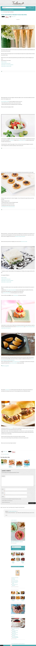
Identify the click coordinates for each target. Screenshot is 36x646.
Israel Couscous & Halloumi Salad (18, 557)
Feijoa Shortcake (18, 561)
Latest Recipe (13, 520)
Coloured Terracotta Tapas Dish (15, 585)
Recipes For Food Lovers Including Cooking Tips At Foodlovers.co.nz (18, 2)
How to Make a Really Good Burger (15, 631)
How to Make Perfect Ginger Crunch (15, 633)
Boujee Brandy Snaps (17, 541)
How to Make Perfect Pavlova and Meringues (15, 637)
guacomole (20, 140)
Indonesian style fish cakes (20, 326)
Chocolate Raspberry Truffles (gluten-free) (22, 562)
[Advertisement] (18, 21)
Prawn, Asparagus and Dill (5, 101)
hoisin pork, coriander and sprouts (20, 236)
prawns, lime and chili (24, 241)
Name (3, 489)
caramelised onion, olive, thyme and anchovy (8, 206)
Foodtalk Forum (17, 643)
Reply (6, 515)
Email (3, 493)
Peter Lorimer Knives (15, 580)
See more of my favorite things (14, 586)
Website (3, 496)
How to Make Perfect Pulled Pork (15, 635)
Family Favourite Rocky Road (22, 556)
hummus (24, 140)
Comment (3, 476)
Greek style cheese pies (16, 361)
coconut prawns (15, 295)
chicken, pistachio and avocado (5, 63)
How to (12, 616)
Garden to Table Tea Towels (15, 583)
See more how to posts (13, 638)
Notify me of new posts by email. (6, 502)
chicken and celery (4, 61)
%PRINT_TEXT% (13, 16)
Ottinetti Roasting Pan (15, 581)
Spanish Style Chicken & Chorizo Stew (13, 562)
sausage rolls (7, 389)
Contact (12, 643)
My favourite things (15, 566)
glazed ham (10, 428)
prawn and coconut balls (6, 292)
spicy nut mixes (11, 140)
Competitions (22, 643)
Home (2, 11)
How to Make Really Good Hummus (15, 629)
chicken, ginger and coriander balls (11, 289)
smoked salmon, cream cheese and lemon (7, 64)
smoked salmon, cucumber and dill (6, 66)
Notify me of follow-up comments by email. (7, 500)
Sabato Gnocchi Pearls (15, 577)
